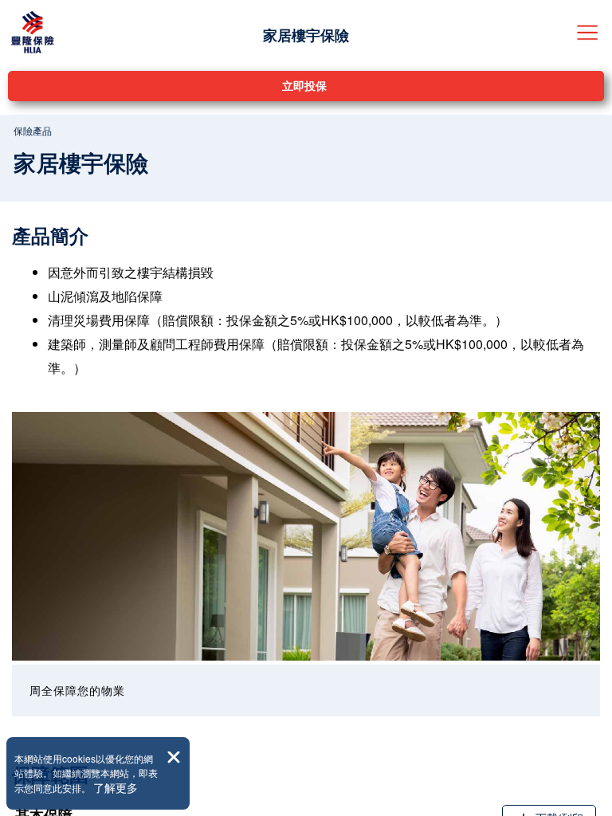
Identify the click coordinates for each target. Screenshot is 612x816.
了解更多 (115, 787)
